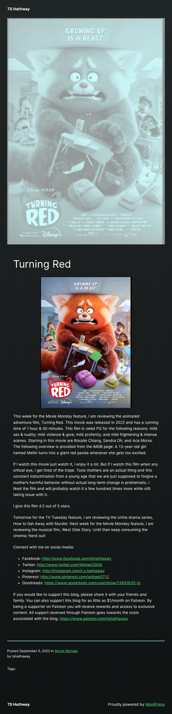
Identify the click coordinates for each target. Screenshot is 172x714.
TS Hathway (18, 9)
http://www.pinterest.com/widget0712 (75, 577)
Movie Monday (66, 651)
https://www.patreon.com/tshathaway (94, 618)
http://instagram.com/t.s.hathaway (73, 571)
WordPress (155, 704)
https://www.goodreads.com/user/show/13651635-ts (92, 583)
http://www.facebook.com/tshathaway (76, 558)
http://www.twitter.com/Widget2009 (69, 565)
